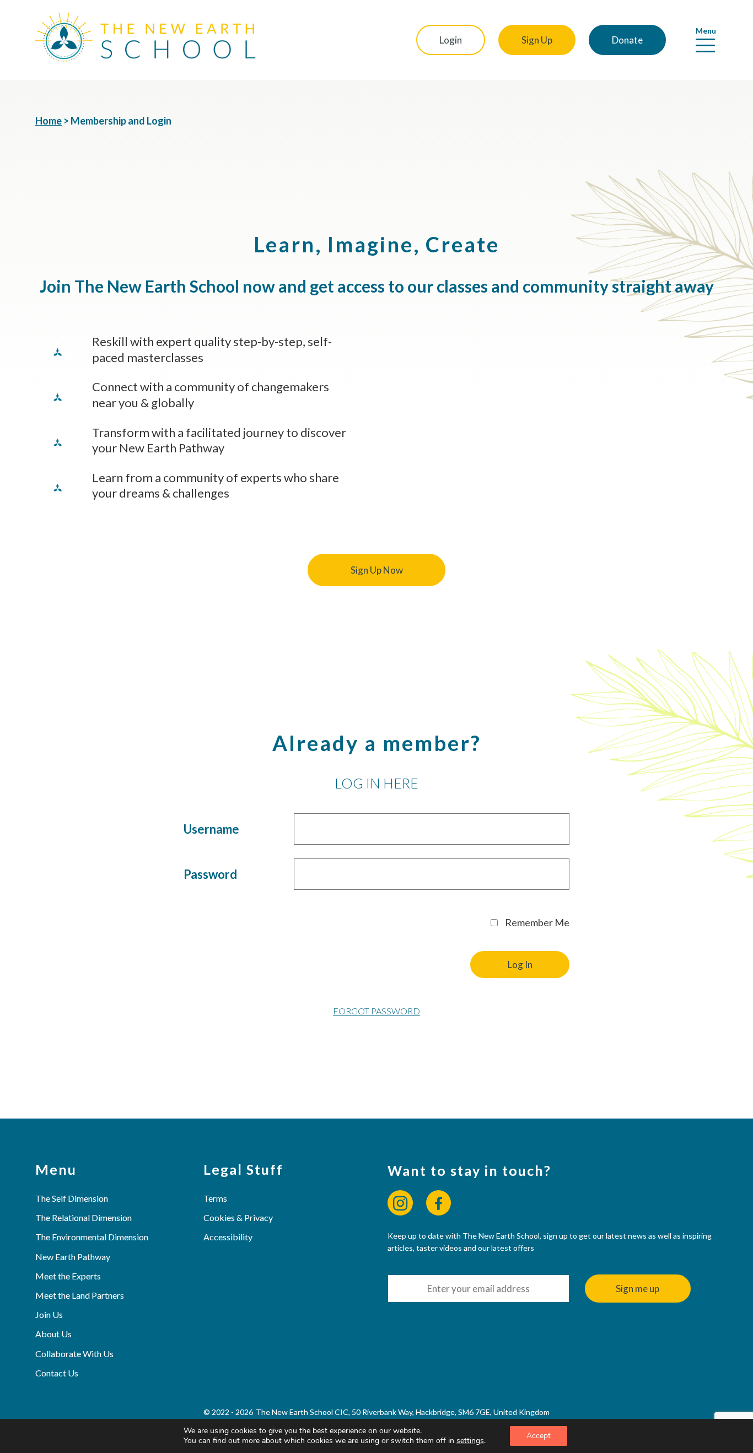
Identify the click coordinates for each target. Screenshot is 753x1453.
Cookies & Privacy (238, 1217)
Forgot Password (376, 1011)
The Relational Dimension (83, 1217)
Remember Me (536, 922)
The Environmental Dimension (91, 1236)
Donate (627, 40)
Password (210, 874)
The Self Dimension (71, 1198)
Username (211, 829)
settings (470, 1441)
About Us (53, 1333)
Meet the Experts (68, 1276)
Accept (538, 1435)
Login (450, 40)
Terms (215, 1198)
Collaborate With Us (74, 1353)
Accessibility (227, 1236)
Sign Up (536, 40)
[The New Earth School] (145, 40)
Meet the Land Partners (79, 1295)
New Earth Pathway (72, 1256)
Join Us (49, 1314)
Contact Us (56, 1373)
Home (48, 121)
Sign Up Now (377, 570)
